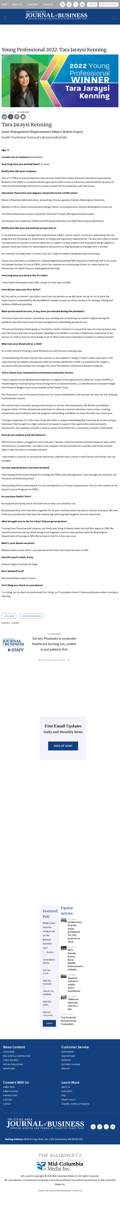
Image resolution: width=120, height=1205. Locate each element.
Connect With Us (16, 1082)
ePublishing (77, 1190)
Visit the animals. (47, 982)
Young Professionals (31, 616)
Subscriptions (68, 1056)
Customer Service (75, 1047)
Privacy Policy (68, 1099)
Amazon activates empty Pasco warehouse (74, 984)
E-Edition (7, 1099)
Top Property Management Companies (69, 1020)
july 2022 (15, 623)
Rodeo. (50, 952)
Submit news (9, 1087)
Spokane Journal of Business (75, 1104)
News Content (14, 1047)
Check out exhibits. (48, 993)
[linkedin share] (4, 116)
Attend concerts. (48, 1014)
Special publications (13, 1064)
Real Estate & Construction (16, 1056)
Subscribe (32, 4)
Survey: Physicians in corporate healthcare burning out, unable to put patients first (54, 643)
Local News (9, 616)
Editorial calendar (70, 1064)
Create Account (108, 4)
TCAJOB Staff (23, 112)
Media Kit (65, 1068)
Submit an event (10, 1091)
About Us (17, 4)
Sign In (92, 4)
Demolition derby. (49, 961)
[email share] (23, 116)
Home (4, 4)
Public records (10, 1060)
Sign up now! (63, 745)
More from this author (51, 660)
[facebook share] (17, 116)
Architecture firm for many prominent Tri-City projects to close (75, 932)
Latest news (9, 1052)
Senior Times (9, 1068)
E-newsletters (10, 1095)
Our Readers (67, 1052)
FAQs (63, 1095)
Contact (7, 1104)
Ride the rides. (47, 1003)
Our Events (66, 1091)
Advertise (48, 4)
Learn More (70, 1082)
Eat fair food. (47, 972)
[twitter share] (10, 116)
